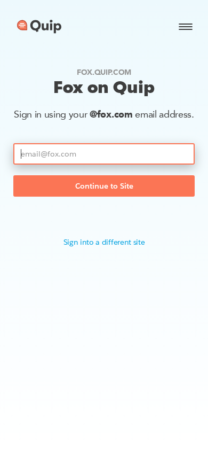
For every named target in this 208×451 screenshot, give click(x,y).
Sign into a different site (104, 242)
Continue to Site (104, 186)
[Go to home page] (39, 27)
